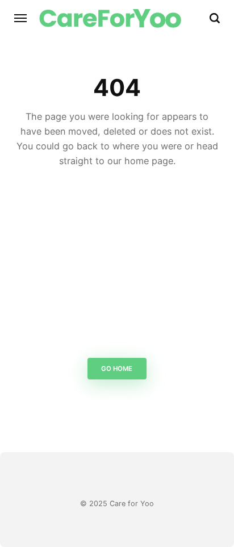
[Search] (215, 18)
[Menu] (21, 18)
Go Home (117, 369)
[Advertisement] (117, 266)
